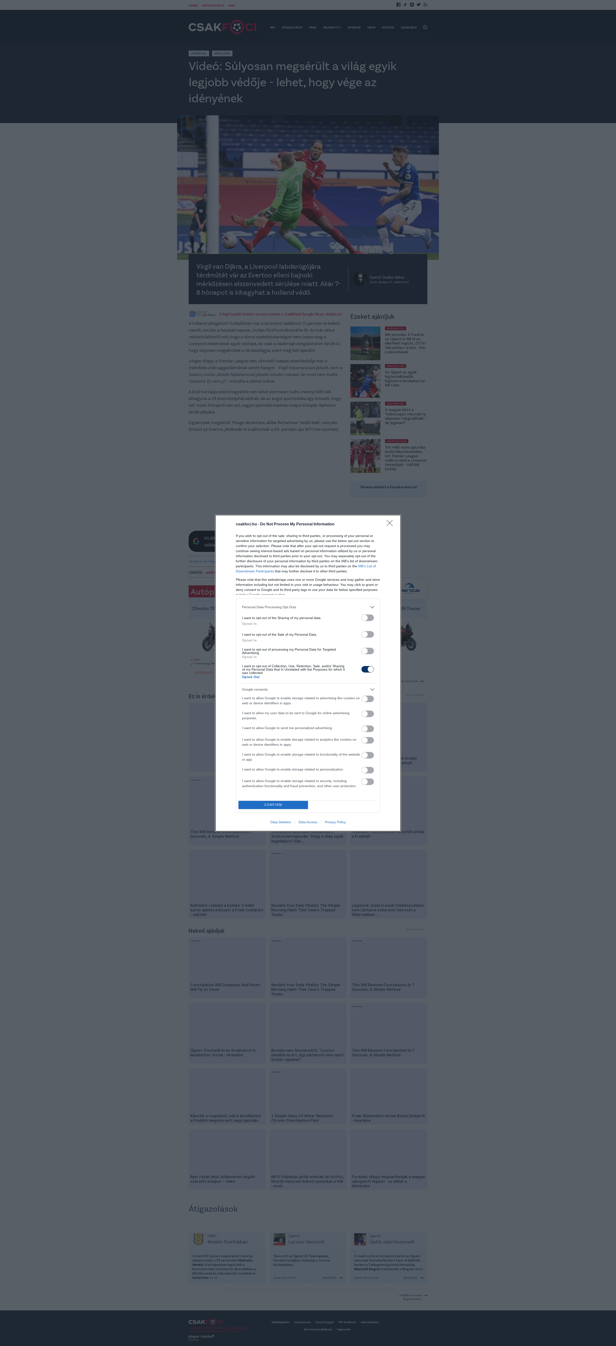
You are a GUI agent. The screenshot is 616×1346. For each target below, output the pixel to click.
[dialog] (308, 673)
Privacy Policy (335, 822)
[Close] (391, 524)
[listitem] (308, 607)
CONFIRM (273, 805)
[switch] (367, 617)
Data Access (308, 822)
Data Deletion (280, 822)
